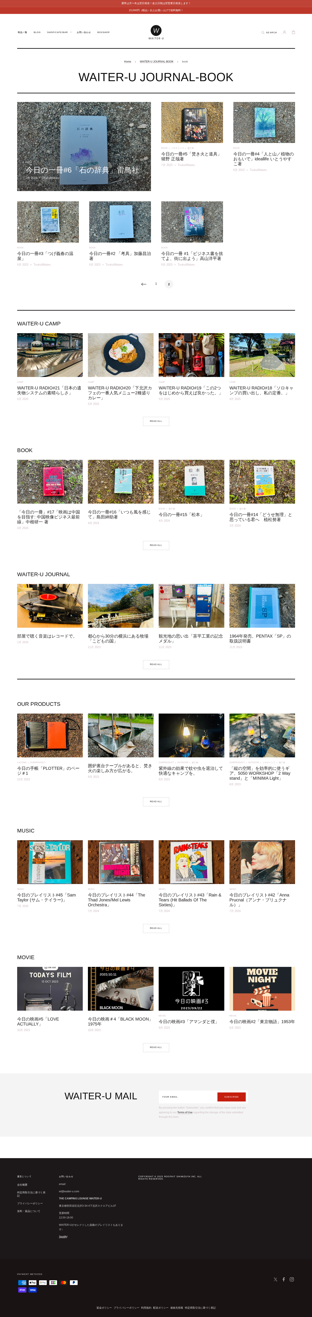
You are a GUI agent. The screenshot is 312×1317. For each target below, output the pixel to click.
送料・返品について (28, 1211)
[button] (269, 32)
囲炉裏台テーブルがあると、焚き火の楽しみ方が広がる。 (120, 768)
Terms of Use (185, 1112)
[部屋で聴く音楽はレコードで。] (50, 618)
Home (127, 61)
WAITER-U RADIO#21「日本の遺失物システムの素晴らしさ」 (49, 390)
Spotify (63, 1236)
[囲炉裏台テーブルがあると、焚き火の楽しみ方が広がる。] (121, 751)
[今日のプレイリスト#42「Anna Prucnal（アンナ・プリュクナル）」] (262, 878)
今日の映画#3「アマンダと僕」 (189, 1021)
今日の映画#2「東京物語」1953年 (262, 1021)
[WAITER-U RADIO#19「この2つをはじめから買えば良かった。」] (191, 371)
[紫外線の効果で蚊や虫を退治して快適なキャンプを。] (191, 751)
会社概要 (22, 1184)
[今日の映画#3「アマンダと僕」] (191, 1001)
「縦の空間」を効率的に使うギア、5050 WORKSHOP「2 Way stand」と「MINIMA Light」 (259, 773)
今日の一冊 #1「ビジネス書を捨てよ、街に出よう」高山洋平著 (192, 256)
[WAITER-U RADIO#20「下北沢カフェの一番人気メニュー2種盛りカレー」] (121, 371)
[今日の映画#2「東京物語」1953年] (262, 1001)
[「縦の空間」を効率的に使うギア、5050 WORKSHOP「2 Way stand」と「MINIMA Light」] (262, 751)
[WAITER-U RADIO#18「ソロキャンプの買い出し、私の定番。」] (262, 371)
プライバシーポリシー (30, 1203)
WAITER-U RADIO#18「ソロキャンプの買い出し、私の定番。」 (261, 390)
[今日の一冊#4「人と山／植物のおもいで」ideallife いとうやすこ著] (264, 146)
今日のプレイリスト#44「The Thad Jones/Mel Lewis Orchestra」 (116, 900)
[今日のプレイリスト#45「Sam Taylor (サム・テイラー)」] (50, 878)
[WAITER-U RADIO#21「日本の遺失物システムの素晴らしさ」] (50, 371)
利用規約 (146, 1307)
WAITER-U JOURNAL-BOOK (156, 61)
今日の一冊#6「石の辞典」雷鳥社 (82, 170)
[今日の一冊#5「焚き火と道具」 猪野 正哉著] (192, 146)
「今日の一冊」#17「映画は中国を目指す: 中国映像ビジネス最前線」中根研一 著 (48, 517)
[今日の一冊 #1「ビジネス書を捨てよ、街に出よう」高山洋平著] (192, 235)
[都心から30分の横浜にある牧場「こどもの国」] (121, 618)
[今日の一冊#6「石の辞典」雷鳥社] (84, 146)
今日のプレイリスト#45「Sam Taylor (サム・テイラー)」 (46, 897)
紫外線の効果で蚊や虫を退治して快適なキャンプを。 (191, 771)
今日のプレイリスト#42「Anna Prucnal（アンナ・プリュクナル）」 (259, 900)
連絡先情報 (176, 1307)
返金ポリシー (104, 1307)
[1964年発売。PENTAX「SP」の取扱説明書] (262, 618)
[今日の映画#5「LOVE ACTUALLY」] (50, 1001)
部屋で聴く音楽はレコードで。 (47, 636)
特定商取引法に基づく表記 (31, 1194)
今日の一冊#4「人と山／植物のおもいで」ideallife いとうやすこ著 (263, 159)
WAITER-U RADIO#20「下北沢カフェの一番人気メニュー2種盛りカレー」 (120, 393)
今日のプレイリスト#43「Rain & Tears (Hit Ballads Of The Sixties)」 (190, 900)
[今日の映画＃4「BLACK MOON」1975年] (121, 1001)
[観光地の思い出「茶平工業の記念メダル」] (191, 618)
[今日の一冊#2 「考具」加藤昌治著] (120, 235)
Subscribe (231, 1097)
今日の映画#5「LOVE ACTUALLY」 (38, 1021)
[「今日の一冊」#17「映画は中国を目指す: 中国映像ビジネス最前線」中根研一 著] (50, 496)
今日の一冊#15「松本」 (181, 514)
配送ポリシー (161, 1307)
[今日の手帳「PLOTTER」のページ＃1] (50, 751)
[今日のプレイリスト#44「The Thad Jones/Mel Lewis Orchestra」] (121, 878)
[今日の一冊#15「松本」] (191, 496)
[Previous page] (143, 284)
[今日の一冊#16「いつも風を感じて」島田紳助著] (121, 496)
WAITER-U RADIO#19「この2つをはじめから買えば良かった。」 (191, 390)
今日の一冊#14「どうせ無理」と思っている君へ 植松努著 (260, 517)
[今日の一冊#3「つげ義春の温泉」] (48, 235)
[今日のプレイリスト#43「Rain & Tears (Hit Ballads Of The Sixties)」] (191, 878)
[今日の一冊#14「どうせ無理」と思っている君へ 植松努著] (262, 496)
